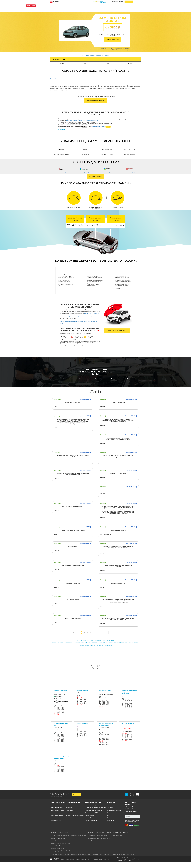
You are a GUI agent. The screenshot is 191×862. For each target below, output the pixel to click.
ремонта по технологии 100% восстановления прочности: (82, 120)
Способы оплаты (107, 859)
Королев (88, 642)
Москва (75, 632)
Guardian (107, 149)
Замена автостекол (110, 5)
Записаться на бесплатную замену (117, 330)
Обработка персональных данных (95, 859)
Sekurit (84, 154)
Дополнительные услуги (94, 802)
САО (88, 640)
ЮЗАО (108, 640)
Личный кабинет (131, 811)
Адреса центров (149, 5)
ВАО (96, 640)
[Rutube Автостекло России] (138, 796)
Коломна (83, 642)
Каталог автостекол (137, 5)
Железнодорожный (69, 642)
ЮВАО (99, 640)
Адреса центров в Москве (59, 833)
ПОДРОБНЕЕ (61, 129)
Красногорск (94, 642)
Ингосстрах (72, 316)
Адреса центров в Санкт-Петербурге (99, 833)
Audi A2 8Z (53, 78)
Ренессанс (81, 316)
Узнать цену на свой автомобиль (95, 100)
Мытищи (106, 642)
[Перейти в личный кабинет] (139, 1)
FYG (84, 149)
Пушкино (136, 642)
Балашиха (54, 642)
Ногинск (111, 642)
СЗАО (84, 640)
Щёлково (101, 645)
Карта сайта (129, 809)
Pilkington (61, 154)
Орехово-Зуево (123, 642)
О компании (111, 802)
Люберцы (101, 642)
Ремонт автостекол (123, 5)
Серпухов (95, 645)
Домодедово (60, 642)
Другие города (115, 632)
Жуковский (77, 642)
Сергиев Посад (88, 645)
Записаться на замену (113, 39)
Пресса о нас (129, 806)
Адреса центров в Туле (120, 833)
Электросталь (108, 645)
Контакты (159, 5)
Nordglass (129, 149)
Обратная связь (130, 802)
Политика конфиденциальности (67, 859)
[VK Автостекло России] (132, 794)
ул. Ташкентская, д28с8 (128, 723)
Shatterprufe (107, 154)
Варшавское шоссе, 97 (83, 690)
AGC (61, 149)
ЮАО (104, 640)
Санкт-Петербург (88, 632)
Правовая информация (81, 859)
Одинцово (116, 642)
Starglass (129, 154)
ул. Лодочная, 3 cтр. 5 (82, 723)
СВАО (92, 640)
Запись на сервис (31, 5)
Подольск (131, 642)
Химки (112, 640)
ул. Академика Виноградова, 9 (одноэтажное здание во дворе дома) (129, 692)
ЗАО (81, 640)
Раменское (81, 645)
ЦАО (77, 640)
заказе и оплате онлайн (98, 126)
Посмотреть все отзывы (95, 176)
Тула (102, 632)
